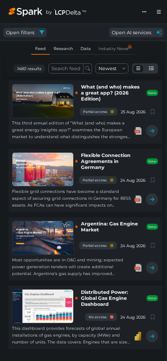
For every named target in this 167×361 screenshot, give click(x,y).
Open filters (20, 33)
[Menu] (159, 12)
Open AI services (131, 33)
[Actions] (144, 12)
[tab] (40, 49)
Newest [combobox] (107, 68)
